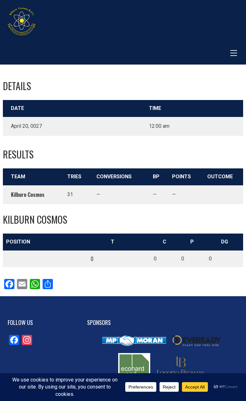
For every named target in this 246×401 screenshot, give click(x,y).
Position (18, 242)
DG (224, 242)
